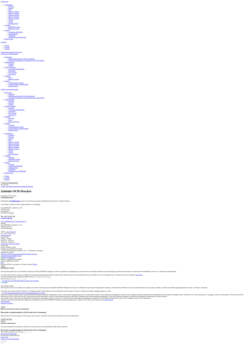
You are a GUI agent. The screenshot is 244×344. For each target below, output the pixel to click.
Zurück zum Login (6, 319)
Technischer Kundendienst (16, 69)
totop (2, 262)
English (7, 45)
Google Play (4, 244)
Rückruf (12, 257)
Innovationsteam (13, 23)
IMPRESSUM (9, 221)
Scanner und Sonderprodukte (9, 54)
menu (20, 52)
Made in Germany (13, 11)
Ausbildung (11, 35)
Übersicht (11, 94)
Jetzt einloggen (5, 301)
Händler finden (17, 256)
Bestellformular (15, 201)
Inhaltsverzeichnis (13, 261)
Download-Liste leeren (30, 254)
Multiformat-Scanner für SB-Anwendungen (21, 59)
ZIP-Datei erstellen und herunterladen (12, 254)
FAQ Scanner (12, 72)
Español (7, 49)
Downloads (11, 71)
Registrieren (139, 275)
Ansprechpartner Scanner (16, 83)
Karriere (7, 30)
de (7, 45)
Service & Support (10, 67)
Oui (34, 264)
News (10, 77)
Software (11, 64)
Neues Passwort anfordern (9, 334)
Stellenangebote (13, 34)
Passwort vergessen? (7, 303)
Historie (10, 8)
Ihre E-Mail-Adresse (7, 332)
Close (3, 266)
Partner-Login (9, 39)
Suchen (3, 42)
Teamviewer (12, 74)
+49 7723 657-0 (11, 232)
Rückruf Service (13, 86)
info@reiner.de (108, 300)
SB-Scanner (8, 57)
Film (9, 10)
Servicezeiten (5, 237)
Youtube (11, 244)
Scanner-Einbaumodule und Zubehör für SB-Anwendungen (26, 60)
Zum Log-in (4, 337)
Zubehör (11, 65)
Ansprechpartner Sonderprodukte (18, 84)
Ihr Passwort (4, 279)
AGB (2, 221)
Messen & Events (13, 29)
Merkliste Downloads (15, 259)
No (36, 264)
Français (7, 47)
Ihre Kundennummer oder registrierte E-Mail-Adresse (17, 277)
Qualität (10, 20)
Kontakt (7, 81)
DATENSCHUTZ (20, 221)
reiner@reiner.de (6, 235)
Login (16, 52)
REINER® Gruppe (14, 27)
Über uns (11, 6)
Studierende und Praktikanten (17, 37)
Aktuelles (7, 25)
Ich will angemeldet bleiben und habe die (24, 293)
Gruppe (10, 22)
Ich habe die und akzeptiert (21, 281)
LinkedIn (17, 244)
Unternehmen (9, 5)
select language (9, 52)
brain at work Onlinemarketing (10, 339)
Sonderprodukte (9, 62)
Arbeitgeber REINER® (15, 32)
